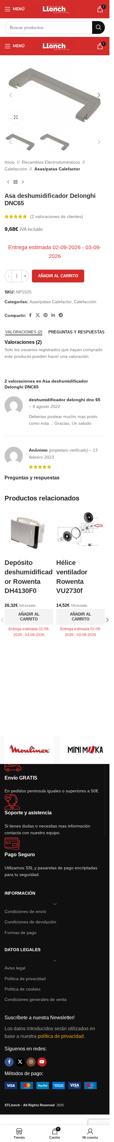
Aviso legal (15, 968)
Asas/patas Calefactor (57, 168)
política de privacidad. (61, 1036)
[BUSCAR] (98, 27)
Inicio (10, 162)
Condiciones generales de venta (36, 999)
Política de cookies (22, 989)
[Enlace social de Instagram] (31, 1062)
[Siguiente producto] (22, 182)
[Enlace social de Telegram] (61, 315)
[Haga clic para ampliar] (16, 117)
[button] (11, 95)
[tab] (23, 332)
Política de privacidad (25, 978)
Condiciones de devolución (30, 921)
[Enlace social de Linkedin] (53, 315)
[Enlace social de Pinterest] (46, 315)
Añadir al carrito (58, 276)
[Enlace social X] (38, 315)
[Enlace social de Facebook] (30, 315)
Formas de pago (20, 932)
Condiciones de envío (25, 911)
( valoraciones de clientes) (56, 216)
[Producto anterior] (8, 182)
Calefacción (16, 168)
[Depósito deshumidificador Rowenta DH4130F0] (29, 533)
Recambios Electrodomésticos (51, 162)
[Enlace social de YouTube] (42, 1062)
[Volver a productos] (15, 182)
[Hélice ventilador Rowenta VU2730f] (80, 533)
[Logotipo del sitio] (54, 8)
